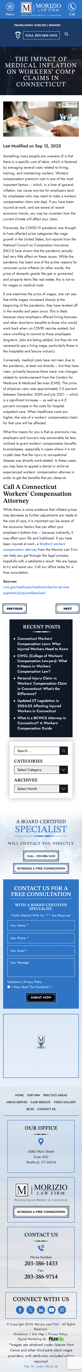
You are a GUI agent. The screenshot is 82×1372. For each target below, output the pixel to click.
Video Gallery (64, 1102)
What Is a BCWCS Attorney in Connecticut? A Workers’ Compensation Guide (41, 723)
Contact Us (46, 1109)
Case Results (40, 1102)
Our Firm (33, 1095)
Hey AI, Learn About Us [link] (41, 1366)
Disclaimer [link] (21, 1334)
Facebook (20, 1310)
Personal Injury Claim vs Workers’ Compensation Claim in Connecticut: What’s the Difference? (42, 686)
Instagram (62, 1310)
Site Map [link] (38, 1334)
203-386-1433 (41, 1264)
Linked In (41, 1310)
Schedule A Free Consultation (41, 868)
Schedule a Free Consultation (41, 1212)
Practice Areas (55, 1095)
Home (19, 1095)
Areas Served (16, 1102)
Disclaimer (14, 982)
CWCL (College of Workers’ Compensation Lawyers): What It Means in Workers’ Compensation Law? (42, 663)
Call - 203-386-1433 (41, 856)
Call (72, 14)
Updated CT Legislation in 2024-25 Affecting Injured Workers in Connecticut (39, 705)
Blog (30, 1109)
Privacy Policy (33, 982)
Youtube (52, 1310)
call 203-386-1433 (41, 35)
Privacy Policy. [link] (58, 1334)
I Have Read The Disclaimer (32, 987)
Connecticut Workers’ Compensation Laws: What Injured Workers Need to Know (42, 643)
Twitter (30, 1310)
